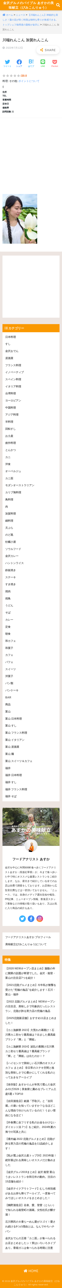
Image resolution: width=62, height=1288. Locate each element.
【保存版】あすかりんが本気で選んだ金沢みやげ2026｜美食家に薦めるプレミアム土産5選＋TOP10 (30, 1089)
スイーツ (10, 669)
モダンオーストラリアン (19, 485)
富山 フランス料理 (16, 732)
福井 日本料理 (13, 775)
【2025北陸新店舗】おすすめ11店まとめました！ (31, 1020)
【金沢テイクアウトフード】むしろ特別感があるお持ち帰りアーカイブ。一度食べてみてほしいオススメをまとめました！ (30, 1193)
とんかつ (10, 450)
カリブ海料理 (13, 492)
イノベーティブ (14, 372)
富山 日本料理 (13, 718)
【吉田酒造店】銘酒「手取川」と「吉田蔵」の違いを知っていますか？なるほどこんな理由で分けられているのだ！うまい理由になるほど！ (30, 1108)
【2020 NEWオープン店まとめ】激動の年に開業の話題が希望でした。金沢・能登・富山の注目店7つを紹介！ (30, 973)
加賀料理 (10, 513)
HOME (32, 1271)
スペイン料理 (13, 379)
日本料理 (10, 337)
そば (8, 612)
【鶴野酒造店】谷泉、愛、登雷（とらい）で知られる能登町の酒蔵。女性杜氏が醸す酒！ (30, 1210)
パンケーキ (12, 690)
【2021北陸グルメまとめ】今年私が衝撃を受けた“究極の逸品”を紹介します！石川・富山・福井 (30, 990)
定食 (8, 626)
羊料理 (9, 421)
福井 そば (11, 796)
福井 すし (11, 782)
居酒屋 (9, 358)
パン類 (9, 683)
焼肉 (8, 591)
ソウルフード (13, 549)
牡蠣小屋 (10, 541)
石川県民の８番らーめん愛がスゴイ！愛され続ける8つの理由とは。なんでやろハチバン (30, 1226)
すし (8, 343)
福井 (8, 768)
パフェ (9, 662)
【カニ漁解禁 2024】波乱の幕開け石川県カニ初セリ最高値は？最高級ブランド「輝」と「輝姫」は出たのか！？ (29, 1051)
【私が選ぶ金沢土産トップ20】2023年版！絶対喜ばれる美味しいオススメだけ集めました (31, 1160)
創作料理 (10, 442)
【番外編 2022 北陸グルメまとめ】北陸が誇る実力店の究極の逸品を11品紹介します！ (30, 1144)
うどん (9, 605)
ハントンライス (14, 563)
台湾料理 (10, 393)
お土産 (9, 436)
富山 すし (11, 725)
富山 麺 (9, 754)
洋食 (8, 464)
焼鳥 (8, 598)
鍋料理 (9, 520)
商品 (8, 704)
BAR (8, 697)
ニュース (20, 15)
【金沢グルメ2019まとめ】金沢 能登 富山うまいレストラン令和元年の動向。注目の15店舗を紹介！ (30, 1177)
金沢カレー (12, 556)
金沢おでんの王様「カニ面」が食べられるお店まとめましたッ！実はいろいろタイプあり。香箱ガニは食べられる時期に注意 (30, 1243)
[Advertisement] (31, 153)
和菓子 (9, 648)
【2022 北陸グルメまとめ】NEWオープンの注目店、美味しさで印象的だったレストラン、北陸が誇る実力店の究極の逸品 (30, 1006)
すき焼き (10, 584)
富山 (8, 711)
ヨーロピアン (13, 400)
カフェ (9, 655)
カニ (8, 457)
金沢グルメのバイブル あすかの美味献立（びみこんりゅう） (28, 5)
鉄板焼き (10, 570)
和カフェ (10, 640)
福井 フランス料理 (16, 789)
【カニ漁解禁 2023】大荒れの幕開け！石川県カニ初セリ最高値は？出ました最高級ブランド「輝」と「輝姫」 (30, 1035)
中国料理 (10, 407)
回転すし (10, 428)
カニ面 (9, 478)
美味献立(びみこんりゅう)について (26, 944)
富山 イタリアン (14, 739)
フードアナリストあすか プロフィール (28, 937)
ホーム (9, 15)
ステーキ (10, 577)
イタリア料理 (13, 386)
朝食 (8, 633)
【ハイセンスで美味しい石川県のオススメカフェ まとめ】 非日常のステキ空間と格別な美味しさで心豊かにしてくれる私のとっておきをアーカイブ (30, 1070)
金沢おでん (12, 351)
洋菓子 (9, 676)
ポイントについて (29, 81)
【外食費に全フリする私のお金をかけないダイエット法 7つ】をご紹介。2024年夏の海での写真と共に (30, 1127)
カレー (9, 619)
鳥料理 (9, 499)
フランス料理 (13, 365)
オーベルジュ (13, 471)
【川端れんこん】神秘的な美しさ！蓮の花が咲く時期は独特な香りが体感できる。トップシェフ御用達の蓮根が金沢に (30, 20)
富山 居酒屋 (12, 746)
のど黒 (9, 534)
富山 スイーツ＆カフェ (18, 761)
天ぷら (9, 527)
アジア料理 (12, 414)
